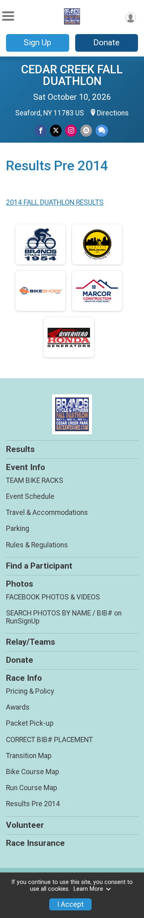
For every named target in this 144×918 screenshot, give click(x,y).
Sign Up (37, 42)
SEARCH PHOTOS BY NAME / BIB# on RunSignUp (64, 617)
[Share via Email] (86, 130)
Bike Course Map (32, 772)
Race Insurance (35, 843)
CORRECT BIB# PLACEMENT (49, 740)
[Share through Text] (102, 130)
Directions (113, 113)
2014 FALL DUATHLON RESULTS (55, 202)
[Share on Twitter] (56, 130)
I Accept (70, 904)
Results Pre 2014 (33, 804)
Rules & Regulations (37, 545)
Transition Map (29, 756)
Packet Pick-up (30, 723)
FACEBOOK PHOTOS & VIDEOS (53, 597)
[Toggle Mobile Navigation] (8, 16)
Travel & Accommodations (47, 512)
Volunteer (25, 825)
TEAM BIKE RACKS (34, 480)
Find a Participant (39, 566)
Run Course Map (31, 788)
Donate (106, 42)
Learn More (88, 889)
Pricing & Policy (30, 691)
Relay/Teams (30, 642)
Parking (17, 529)
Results (20, 449)
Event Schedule (30, 496)
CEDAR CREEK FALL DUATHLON (72, 75)
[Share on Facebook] (40, 130)
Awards (18, 707)
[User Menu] (130, 17)
